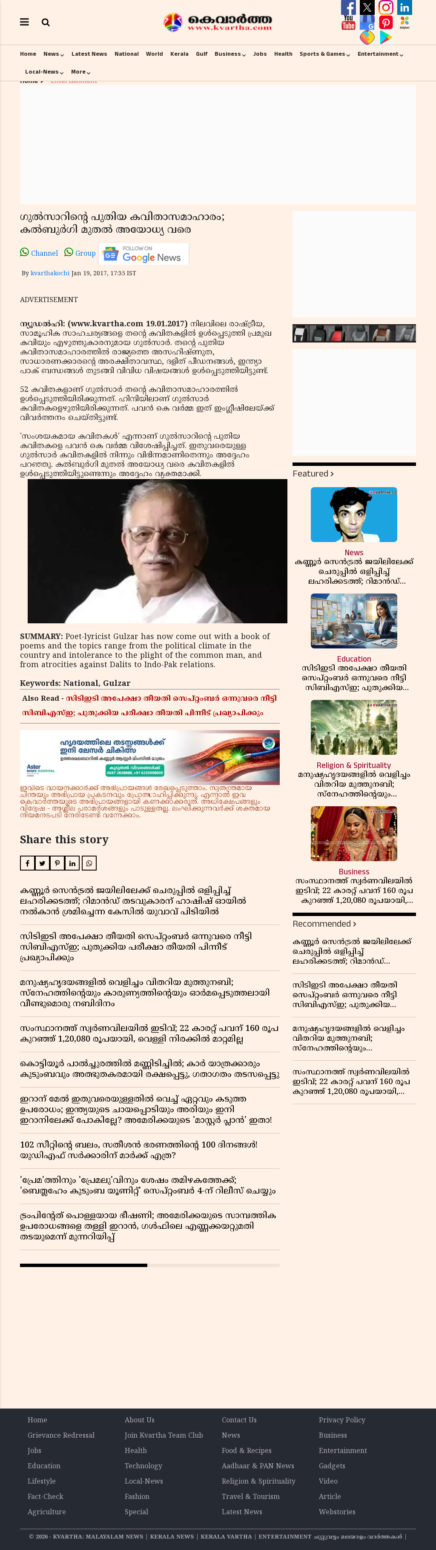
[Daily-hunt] (404, 22)
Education (44, 1466)
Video (328, 1482)
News (51, 54)
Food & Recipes (247, 1451)
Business (228, 54)
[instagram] (387, 7)
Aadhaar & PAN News (258, 1466)
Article (330, 1497)
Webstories (337, 1512)
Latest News (89, 54)
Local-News (42, 72)
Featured (310, 473)
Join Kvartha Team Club (164, 1436)
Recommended (322, 924)
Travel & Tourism (251, 1497)
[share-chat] (368, 37)
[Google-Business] (368, 22)
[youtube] (349, 22)
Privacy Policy (342, 1420)
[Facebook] (349, 7)
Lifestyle (42, 1482)
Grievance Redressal (61, 1436)
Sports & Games (322, 54)
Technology (143, 1466)
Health (283, 54)
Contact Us (239, 1420)
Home (28, 54)
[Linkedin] (404, 7)
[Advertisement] (218, 144)
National (127, 54)
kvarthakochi (50, 273)
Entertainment (378, 54)
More (78, 72)
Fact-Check (45, 1497)
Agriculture (47, 1512)
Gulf (201, 54)
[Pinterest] (387, 22)
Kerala (179, 54)
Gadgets (332, 1466)
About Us (140, 1420)
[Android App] (386, 37)
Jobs (260, 54)
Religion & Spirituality (258, 1482)
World (154, 54)
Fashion (137, 1497)
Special (136, 1512)
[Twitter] (368, 7)
